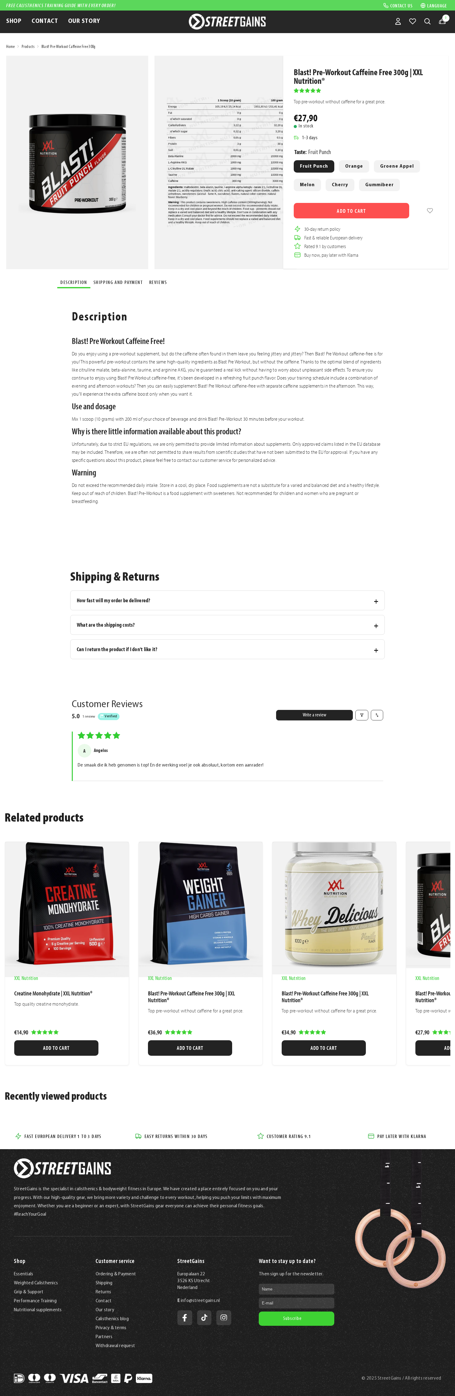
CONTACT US (401, 5)
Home (10, 47)
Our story (105, 1310)
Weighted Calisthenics (36, 1283)
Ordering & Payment (116, 1274)
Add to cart (351, 210)
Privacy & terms (111, 1327)
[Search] (427, 21)
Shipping (104, 1283)
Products (28, 47)
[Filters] (361, 715)
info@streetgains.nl (200, 1300)
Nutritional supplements (38, 1310)
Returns (103, 1292)
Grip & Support (28, 1292)
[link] (430, 210)
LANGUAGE (437, 5)
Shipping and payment (118, 282)
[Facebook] (184, 1317)
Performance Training (35, 1301)
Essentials (23, 1274)
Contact (104, 1301)
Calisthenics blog (112, 1319)
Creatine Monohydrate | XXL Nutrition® (53, 993)
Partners (104, 1336)
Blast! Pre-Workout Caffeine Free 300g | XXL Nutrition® (191, 996)
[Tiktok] (204, 1317)
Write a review (314, 715)
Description (73, 282)
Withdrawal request (115, 1345)
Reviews (158, 282)
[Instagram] (223, 1317)
